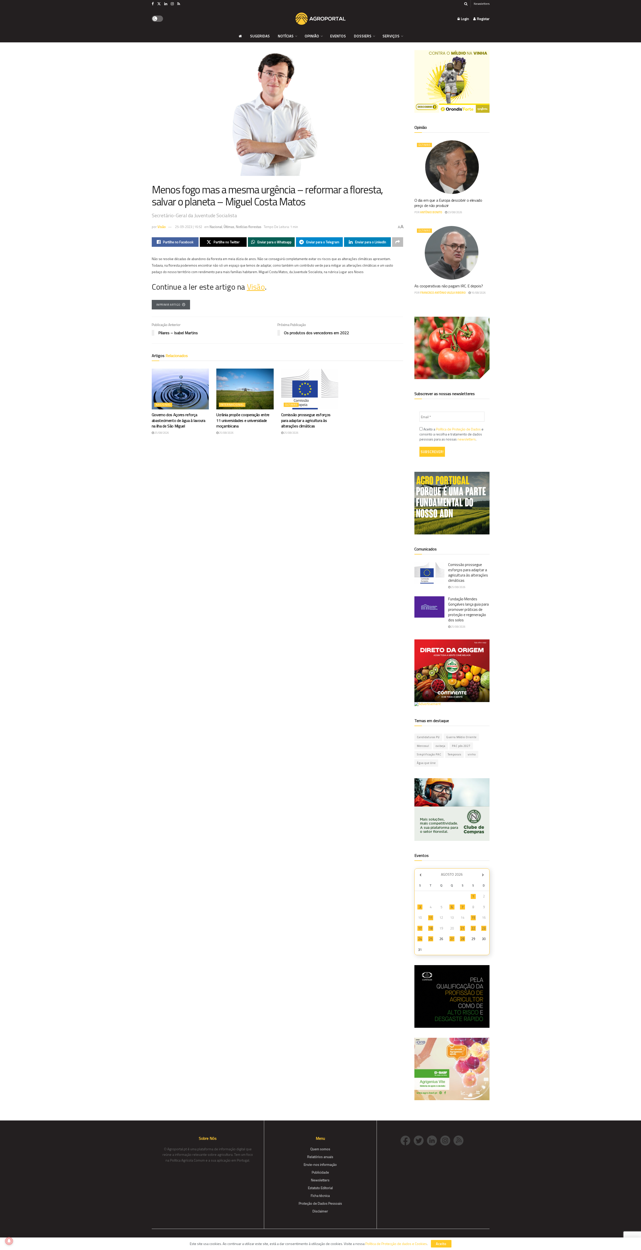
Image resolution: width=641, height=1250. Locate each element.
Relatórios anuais (320, 1156)
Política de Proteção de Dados (458, 429)
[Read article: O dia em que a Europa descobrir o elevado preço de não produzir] (452, 167)
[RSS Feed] (459, 1140)
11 (430, 917)
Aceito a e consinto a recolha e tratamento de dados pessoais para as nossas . (451, 434)
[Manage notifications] (9, 1241)
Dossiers (363, 36)
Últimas (229, 226)
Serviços (391, 36)
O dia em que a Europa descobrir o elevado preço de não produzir (448, 202)
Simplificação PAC (429, 754)
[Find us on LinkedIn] (165, 4)
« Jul (420, 875)
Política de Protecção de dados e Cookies (396, 1243)
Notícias (286, 36)
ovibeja (440, 746)
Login (464, 18)
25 (430, 938)
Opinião (312, 36)
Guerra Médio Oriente (461, 737)
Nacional (216, 226)
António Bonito (431, 212)
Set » (483, 875)
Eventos (338, 36)
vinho (472, 754)
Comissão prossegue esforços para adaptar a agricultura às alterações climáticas (306, 420)
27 (452, 938)
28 (462, 938)
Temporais (454, 754)
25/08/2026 (161, 433)
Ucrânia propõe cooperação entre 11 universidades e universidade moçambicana (242, 420)
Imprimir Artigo (168, 305)
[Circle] (433, 1140)
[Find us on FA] (153, 4)
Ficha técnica (320, 1195)
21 (462, 928)
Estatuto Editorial (320, 1187)
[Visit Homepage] (320, 19)
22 (473, 928)
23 (484, 928)
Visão (161, 226)
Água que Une (426, 763)
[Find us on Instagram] (172, 4)
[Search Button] (465, 4)
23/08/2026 (454, 212)
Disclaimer (320, 1211)
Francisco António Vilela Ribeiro (443, 293)
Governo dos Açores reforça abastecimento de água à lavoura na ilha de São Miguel (178, 420)
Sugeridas (260, 36)
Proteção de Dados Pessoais (320, 1203)
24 (420, 938)
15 (473, 917)
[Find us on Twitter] (159, 4)
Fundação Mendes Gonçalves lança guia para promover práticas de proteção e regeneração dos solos (468, 609)
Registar (483, 18)
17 (420, 928)
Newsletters (482, 3)
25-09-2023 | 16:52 (188, 226)
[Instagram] (446, 1140)
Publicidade (320, 1172)
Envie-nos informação (320, 1164)
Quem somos (320, 1149)
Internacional (232, 405)
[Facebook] (407, 1140)
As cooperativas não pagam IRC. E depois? (448, 286)
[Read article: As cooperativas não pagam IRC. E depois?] (452, 253)
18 (430, 928)
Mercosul (423, 746)
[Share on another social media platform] (397, 242)
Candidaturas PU (428, 737)
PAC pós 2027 (461, 746)
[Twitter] (420, 1140)
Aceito (441, 1243)
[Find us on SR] (178, 4)
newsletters (466, 439)
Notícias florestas (248, 226)
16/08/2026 (478, 293)
